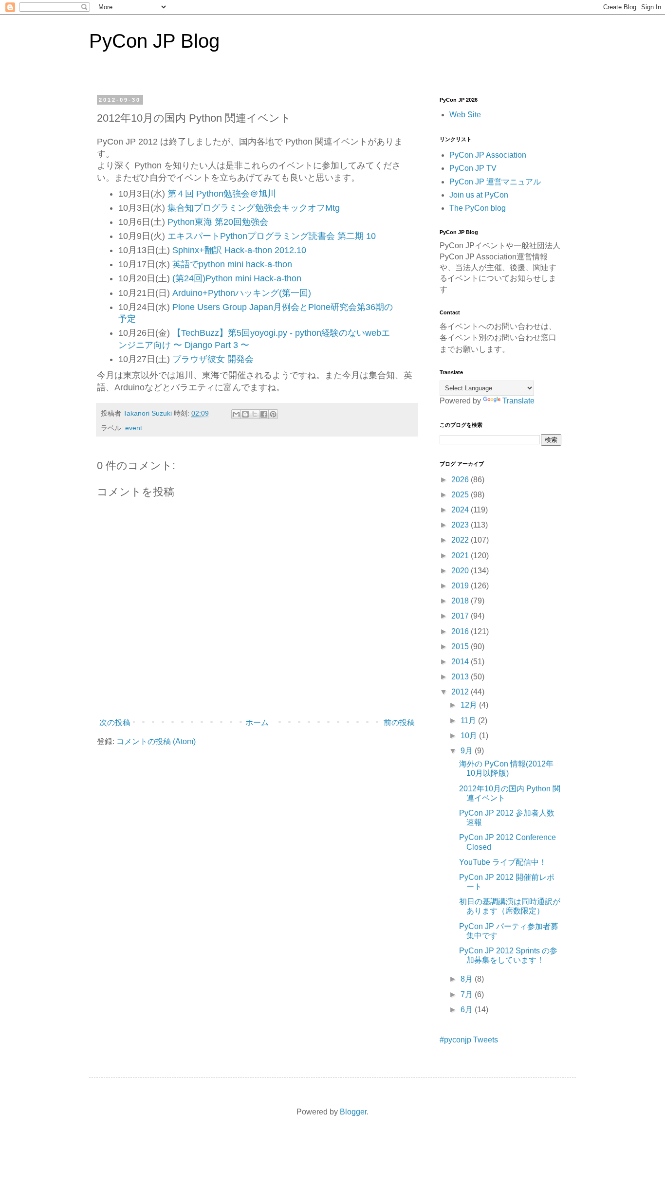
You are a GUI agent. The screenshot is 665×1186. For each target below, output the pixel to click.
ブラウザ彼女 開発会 (213, 359)
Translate (518, 401)
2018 (461, 601)
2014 (461, 661)
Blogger (353, 1112)
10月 (470, 735)
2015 (461, 646)
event (133, 428)
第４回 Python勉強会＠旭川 (221, 194)
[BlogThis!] (245, 414)
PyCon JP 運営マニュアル (495, 182)
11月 (469, 720)
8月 (468, 979)
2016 (461, 631)
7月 (468, 994)
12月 (470, 705)
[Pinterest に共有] (273, 414)
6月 (468, 1009)
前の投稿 (399, 722)
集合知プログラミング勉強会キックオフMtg (253, 208)
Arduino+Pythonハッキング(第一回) (241, 293)
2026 (461, 479)
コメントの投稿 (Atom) (156, 741)
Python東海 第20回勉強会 (217, 222)
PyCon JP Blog (154, 41)
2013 (461, 677)
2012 (461, 692)
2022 (461, 540)
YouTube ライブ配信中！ (503, 862)
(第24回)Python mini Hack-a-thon (236, 278)
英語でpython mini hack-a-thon (232, 264)
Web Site (465, 114)
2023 (461, 525)
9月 (468, 751)
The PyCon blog (477, 208)
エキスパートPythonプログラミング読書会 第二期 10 (271, 236)
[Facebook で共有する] (264, 414)
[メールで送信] (236, 414)
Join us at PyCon (478, 195)
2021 (461, 555)
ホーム (257, 722)
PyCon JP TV (473, 168)
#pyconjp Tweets (469, 1040)
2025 (461, 495)
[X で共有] (254, 414)
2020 (461, 570)
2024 (461, 510)
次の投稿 (114, 722)
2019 (461, 586)
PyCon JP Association (487, 155)
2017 (461, 616)
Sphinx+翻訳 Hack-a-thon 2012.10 (239, 250)
